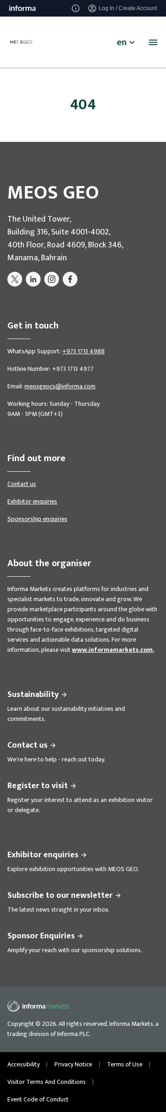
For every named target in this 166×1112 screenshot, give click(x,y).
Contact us (21, 484)
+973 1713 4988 (83, 351)
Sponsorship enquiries (37, 519)
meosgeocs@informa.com (59, 386)
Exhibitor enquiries (32, 501)
